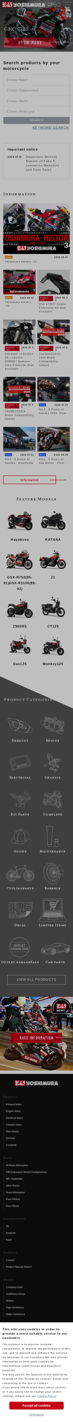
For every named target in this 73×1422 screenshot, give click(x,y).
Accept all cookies (36, 1405)
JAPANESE (36, 1414)
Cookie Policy (47, 1396)
